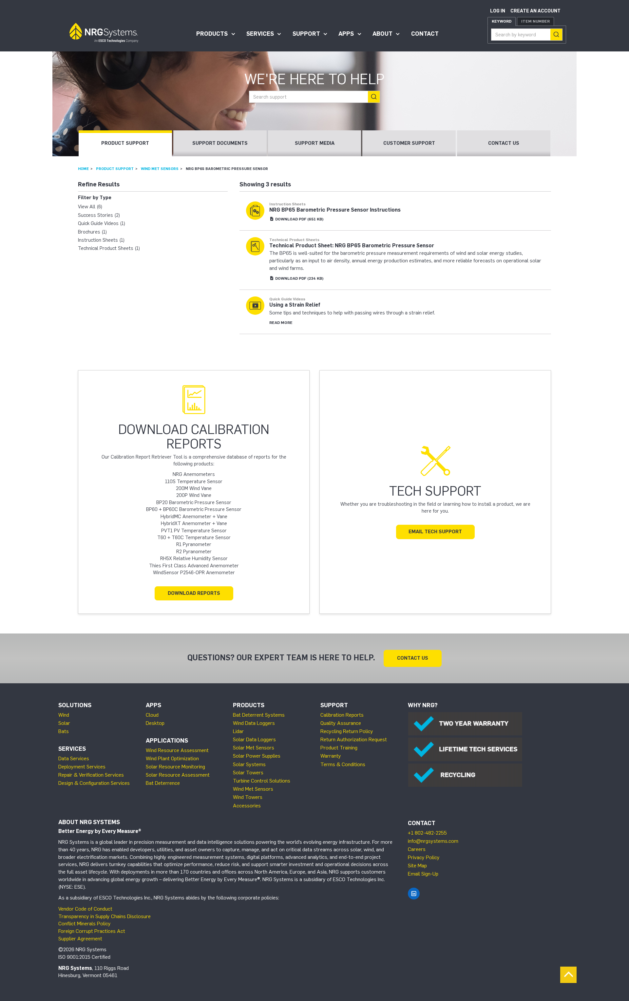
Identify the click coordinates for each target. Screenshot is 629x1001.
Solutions (74, 705)
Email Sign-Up (423, 874)
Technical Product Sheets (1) (109, 248)
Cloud (152, 715)
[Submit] (556, 34)
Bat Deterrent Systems (259, 715)
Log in (497, 11)
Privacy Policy (424, 857)
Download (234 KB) (299, 278)
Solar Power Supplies (256, 756)
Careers (417, 849)
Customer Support (409, 143)
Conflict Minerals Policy (84, 923)
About (382, 33)
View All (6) (90, 207)
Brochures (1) (92, 232)
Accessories (247, 806)
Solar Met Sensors (253, 748)
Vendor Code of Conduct (85, 909)
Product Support (125, 143)
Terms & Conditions (342, 764)
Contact (425, 33)
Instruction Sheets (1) (101, 240)
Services (260, 33)
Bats (63, 731)
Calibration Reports (342, 715)
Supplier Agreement (80, 938)
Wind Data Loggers (254, 723)
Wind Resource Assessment (177, 750)
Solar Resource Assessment (178, 775)
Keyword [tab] (501, 21)
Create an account (535, 11)
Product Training (338, 748)
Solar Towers (248, 772)
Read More (281, 322)
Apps (346, 33)
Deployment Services (81, 767)
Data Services (73, 758)
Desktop (155, 723)
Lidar (238, 731)
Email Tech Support (435, 532)
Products (212, 33)
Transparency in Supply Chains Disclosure (104, 916)
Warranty (330, 756)
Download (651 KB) (299, 219)
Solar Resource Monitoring (175, 767)
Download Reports (194, 593)
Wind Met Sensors (160, 168)
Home (83, 168)
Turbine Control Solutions (261, 781)
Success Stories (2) (99, 215)
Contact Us (503, 143)
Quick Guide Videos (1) (101, 223)
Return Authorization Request (353, 739)
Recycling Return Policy (346, 731)
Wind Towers (247, 797)
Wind (63, 715)
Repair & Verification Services (91, 775)
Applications (167, 740)
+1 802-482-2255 (427, 833)
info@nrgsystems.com (433, 841)
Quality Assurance (340, 723)
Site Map (417, 865)
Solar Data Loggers (254, 739)
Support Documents (220, 143)
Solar (64, 723)
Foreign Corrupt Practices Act (91, 931)
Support (306, 33)
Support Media (314, 143)
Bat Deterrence (163, 783)
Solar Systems (249, 764)
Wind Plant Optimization (172, 758)
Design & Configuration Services (94, 783)
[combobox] (526, 34)
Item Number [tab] (535, 21)
